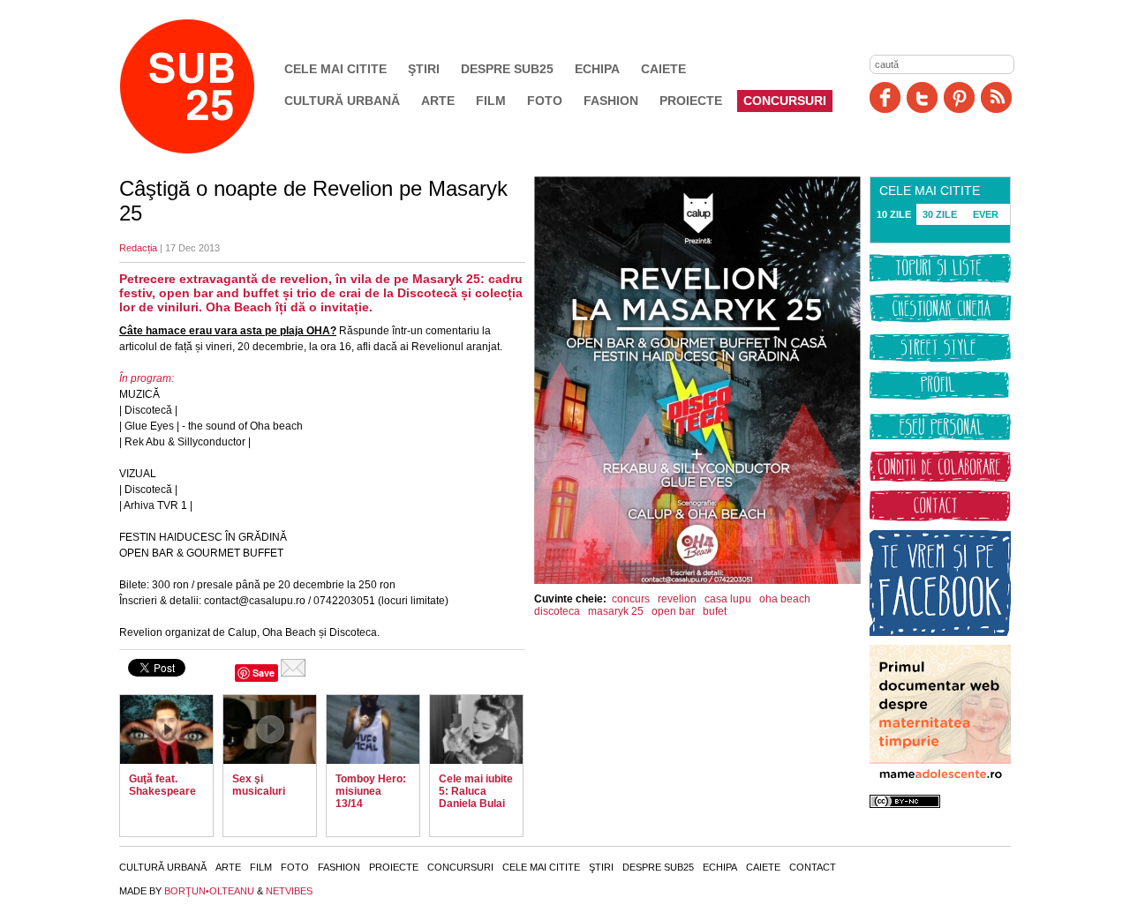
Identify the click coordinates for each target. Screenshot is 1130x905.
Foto (544, 100)
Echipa (597, 69)
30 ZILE (940, 214)
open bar (673, 611)
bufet (715, 611)
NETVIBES (289, 891)
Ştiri (424, 69)
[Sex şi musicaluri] (269, 729)
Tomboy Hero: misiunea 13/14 (370, 791)
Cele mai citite (335, 69)
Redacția (138, 248)
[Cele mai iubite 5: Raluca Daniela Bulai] (476, 729)
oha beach (784, 599)
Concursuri (784, 100)
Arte (438, 100)
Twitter (922, 97)
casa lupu (727, 599)
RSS (996, 97)
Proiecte (690, 100)
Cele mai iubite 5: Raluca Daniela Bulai (476, 791)
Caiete (663, 69)
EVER (985, 214)
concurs (631, 599)
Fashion (611, 100)
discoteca (557, 611)
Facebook (885, 97)
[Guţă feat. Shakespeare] (166, 729)
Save (263, 672)
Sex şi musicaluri (258, 785)
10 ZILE (894, 214)
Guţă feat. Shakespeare (162, 785)
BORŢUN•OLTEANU (209, 891)
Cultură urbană (342, 100)
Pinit (959, 97)
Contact (812, 867)
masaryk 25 (616, 611)
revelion (677, 599)
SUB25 (207, 86)
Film (491, 100)
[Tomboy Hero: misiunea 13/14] (373, 729)
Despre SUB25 (507, 69)
